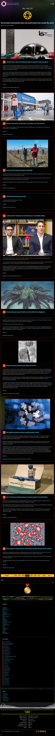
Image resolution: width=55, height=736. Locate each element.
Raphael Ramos (7, 669)
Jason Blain (6, 679)
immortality (31, 598)
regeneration (23, 599)
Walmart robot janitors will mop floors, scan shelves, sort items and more (25, 124)
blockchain (40, 596)
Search (52, 582)
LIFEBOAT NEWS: (30, 716)
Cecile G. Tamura (7, 662)
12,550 (23, 576)
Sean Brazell (6, 672)
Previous (7, 576)
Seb (5, 676)
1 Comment (19, 276)
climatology (11, 188)
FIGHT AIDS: (21, 722)
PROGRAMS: (29, 724)
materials (13, 567)
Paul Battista (6, 650)
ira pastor (41, 598)
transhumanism (45, 599)
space (7, 72)
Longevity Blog (5, 694)
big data (4, 627)
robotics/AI (15, 87)
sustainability (11, 276)
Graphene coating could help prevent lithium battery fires (21, 366)
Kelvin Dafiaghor (7, 653)
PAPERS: (29, 726)
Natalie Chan (6, 670)
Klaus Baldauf (7, 660)
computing (14, 459)
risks (29, 599)
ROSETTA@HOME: (20, 726)
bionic (4, 630)
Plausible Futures (6, 698)
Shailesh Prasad (7, 649)
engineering (13, 393)
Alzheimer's (7, 596)
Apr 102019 (4, 62)
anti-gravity (5, 619)
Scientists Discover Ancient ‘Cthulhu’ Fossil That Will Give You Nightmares (25, 312)
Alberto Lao (6, 666)
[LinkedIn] (41, 731)
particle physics (24, 459)
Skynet (4, 615)
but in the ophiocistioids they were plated (31, 326)
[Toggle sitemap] (51, 3)
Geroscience (5, 693)
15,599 (43, 576)
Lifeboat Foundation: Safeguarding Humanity (25, 4)
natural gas (18, 560)
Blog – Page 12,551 (27, 8)
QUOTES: (29, 727)
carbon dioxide (26, 556)
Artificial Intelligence (16, 596)
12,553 (35, 576)
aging (3, 596)
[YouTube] (43, 731)
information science (18, 459)
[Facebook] (37, 731)
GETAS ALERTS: (30, 717)
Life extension (46, 598)
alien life (4, 618)
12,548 (15, 576)
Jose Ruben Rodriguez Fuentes (10, 656)
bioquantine (20, 596)
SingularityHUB (5, 700)
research (28, 599)
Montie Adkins (7, 681)
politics (12, 599)
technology (41, 599)
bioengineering (12, 87)
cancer (46, 596)
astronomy (5, 623)
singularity (31, 599)
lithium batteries (11, 382)
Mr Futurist (5, 696)
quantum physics (28, 459)
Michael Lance (7, 678)
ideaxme (28, 598)
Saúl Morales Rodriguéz (8, 643)
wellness (51, 599)
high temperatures (46, 382)
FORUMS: (25, 727)
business (11, 459)
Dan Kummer (6, 657)
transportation (16, 276)
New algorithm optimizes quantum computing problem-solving (22, 432)
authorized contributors (10, 25)
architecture (5, 620)
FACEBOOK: (20, 716)
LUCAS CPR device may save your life (16, 196)
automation (5, 625)
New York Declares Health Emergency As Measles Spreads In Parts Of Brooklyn (27, 497)
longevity (5, 599)
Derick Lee (6, 665)
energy (11, 335)
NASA (8, 599)
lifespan (51, 598)
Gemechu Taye (7, 651)
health (15, 517)
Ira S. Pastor (6, 682)
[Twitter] (39, 731)
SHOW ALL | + (4, 685)
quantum (10, 446)
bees (3, 626)
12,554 (39, 576)
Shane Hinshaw (7, 667)
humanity (26, 598)
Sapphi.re (18, 731)
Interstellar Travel (36, 598)
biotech (29, 596)
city (37, 450)
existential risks (5, 598)
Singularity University (7, 614)
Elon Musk (4, 613)
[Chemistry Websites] (27, 589)
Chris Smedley (7, 684)
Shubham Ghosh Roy (8, 644)
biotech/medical (12, 517)
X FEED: (21, 719)
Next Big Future (5, 697)
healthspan (21, 598)
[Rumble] (45, 731)
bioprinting (5, 632)
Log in (3, 25)
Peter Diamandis (6, 609)
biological (4, 629)
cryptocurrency (48, 596)
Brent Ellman (6, 675)
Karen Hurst (6, 654)
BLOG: (29, 719)
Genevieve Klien (7, 641)
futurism (11, 207)
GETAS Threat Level (27, 712)
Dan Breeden (6, 647)
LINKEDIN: (21, 717)
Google (15, 598)
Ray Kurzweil (5, 612)
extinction (8, 598)
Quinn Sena (7, 87)
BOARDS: (29, 721)
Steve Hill (6, 673)
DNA (3, 610)
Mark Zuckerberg (6, 616)
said (6, 510)
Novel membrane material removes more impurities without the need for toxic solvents (29, 549)
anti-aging (11, 596)
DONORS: (24, 721)
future (11, 598)
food (12, 335)
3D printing (5, 607)
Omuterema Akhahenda (8, 659)
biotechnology (33, 596)
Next (49, 576)
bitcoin (37, 596)
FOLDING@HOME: (20, 724)
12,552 (31, 576)
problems (5, 449)
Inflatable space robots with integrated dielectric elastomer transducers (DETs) (27, 62)
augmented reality (6, 624)
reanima (15, 599)
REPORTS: (29, 722)
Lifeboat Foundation (7, 731)
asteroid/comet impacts (7, 622)
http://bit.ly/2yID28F (11, 201)
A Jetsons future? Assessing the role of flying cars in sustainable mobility (25, 216)
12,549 (19, 576)
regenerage (19, 599)
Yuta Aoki (6, 663)
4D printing (5, 608)
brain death (43, 596)
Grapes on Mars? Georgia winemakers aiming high (19, 170)
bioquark (25, 596)
